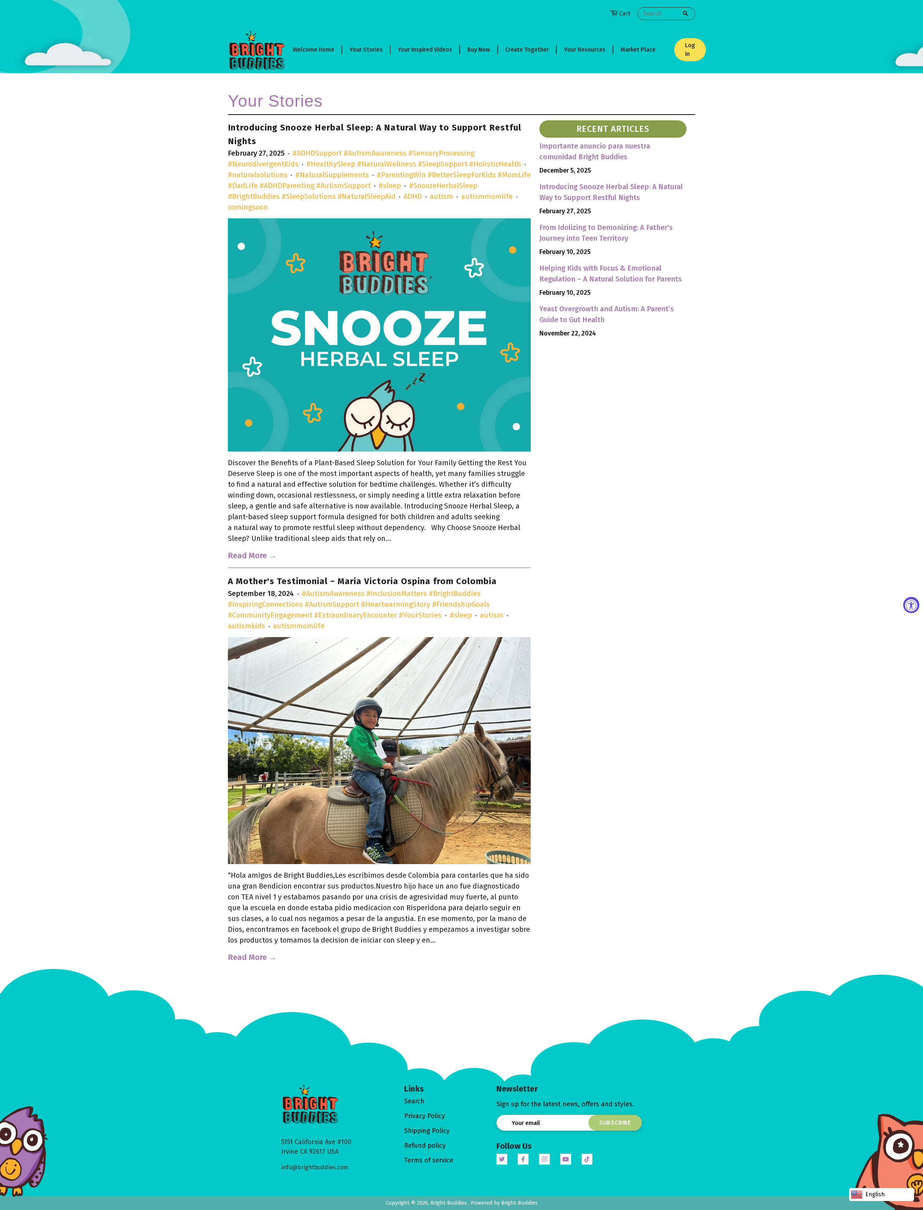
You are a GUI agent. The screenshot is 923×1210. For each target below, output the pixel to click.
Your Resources (584, 49)
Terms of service (428, 1160)
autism (441, 196)
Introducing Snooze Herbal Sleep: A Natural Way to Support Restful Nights (611, 192)
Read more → (252, 555)
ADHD (412, 196)
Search (414, 1101)
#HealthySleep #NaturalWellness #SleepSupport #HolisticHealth (413, 164)
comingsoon (248, 207)
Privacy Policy (424, 1116)
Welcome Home (313, 49)
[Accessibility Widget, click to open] (911, 605)
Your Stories (366, 49)
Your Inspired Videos (425, 49)
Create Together (527, 49)
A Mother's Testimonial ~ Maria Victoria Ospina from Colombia (362, 581)
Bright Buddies (449, 1203)
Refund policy (425, 1145)
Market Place (638, 49)
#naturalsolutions (257, 174)
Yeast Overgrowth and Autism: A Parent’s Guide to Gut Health (606, 314)
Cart (624, 13)
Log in (690, 49)
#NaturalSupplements (332, 174)
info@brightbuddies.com (314, 1167)
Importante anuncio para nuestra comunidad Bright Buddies (594, 151)
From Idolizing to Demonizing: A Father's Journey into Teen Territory (606, 233)
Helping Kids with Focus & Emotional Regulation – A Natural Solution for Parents (610, 273)
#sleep (390, 185)
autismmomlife (487, 196)
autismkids (246, 626)
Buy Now (478, 49)
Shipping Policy (427, 1131)
